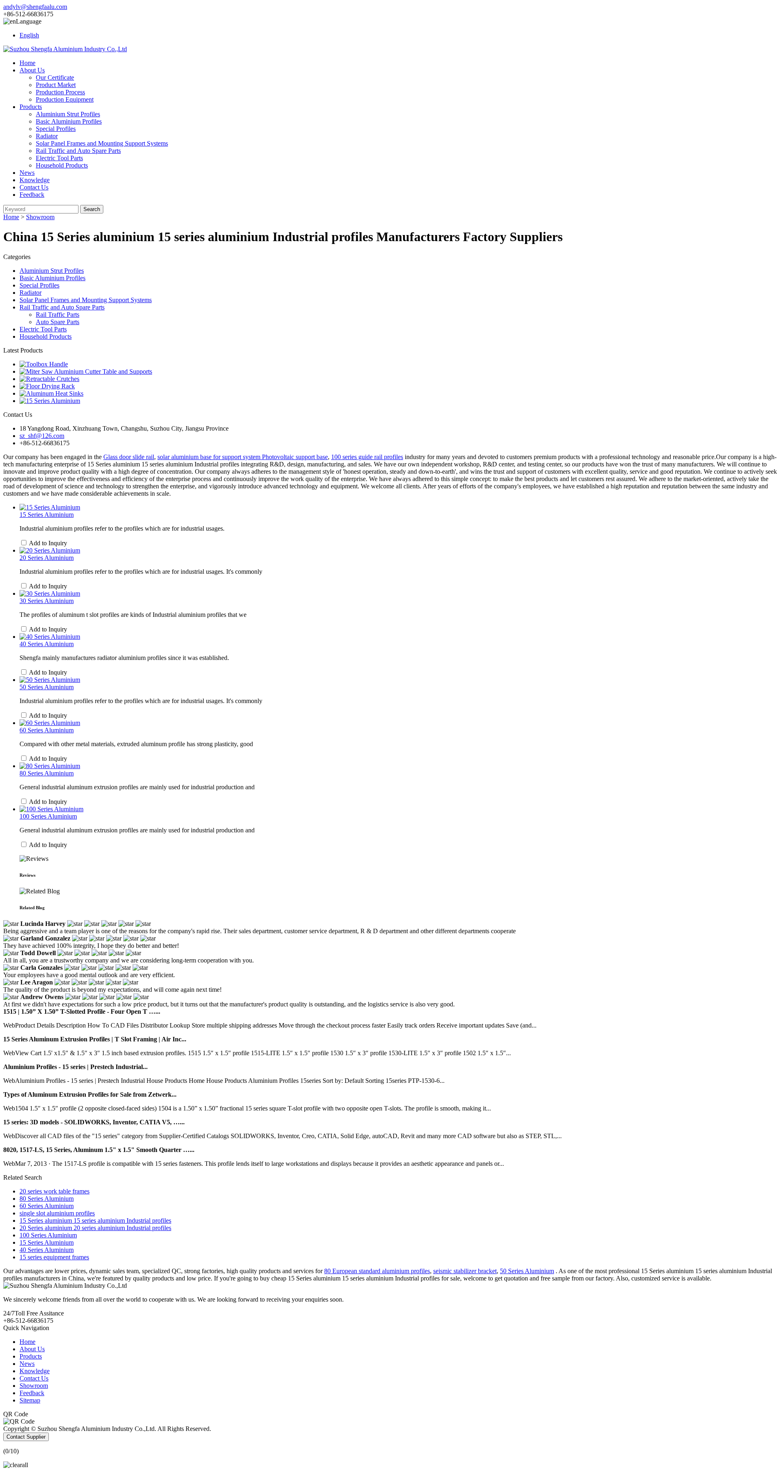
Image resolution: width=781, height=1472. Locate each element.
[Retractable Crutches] (49, 378)
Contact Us (34, 187)
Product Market (56, 84)
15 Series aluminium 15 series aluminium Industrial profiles (95, 1220)
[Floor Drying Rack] (47, 386)
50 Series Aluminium (47, 687)
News (27, 172)
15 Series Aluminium (47, 514)
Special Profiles (56, 128)
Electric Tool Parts (59, 158)
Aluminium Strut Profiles (68, 114)
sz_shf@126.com (42, 435)
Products (31, 106)
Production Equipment (65, 99)
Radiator (47, 136)
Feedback (32, 194)
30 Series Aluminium (47, 600)
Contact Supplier (26, 1437)
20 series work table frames (54, 1191)
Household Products (62, 165)
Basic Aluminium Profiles (69, 121)
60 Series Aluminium (47, 730)
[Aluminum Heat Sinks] (51, 393)
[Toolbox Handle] (44, 364)
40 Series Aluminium (47, 643)
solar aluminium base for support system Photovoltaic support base (242, 456)
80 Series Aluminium (47, 773)
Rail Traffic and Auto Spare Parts (78, 150)
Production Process (60, 92)
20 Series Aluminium (47, 557)
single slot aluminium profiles (57, 1213)
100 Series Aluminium (48, 816)
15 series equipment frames (54, 1257)
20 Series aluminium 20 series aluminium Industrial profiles (95, 1227)
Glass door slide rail (128, 456)
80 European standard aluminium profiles (377, 1270)
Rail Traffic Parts (57, 314)
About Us (32, 70)
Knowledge (35, 179)
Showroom (40, 216)
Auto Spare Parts (57, 321)
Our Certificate (55, 77)
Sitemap (30, 1400)
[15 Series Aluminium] (50, 400)
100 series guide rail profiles (367, 456)
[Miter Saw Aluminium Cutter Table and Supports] (86, 371)
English (29, 35)
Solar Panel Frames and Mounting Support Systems (102, 143)
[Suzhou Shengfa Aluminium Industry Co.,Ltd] (65, 49)
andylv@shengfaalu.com (35, 6)
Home (27, 62)
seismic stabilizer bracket (465, 1270)
